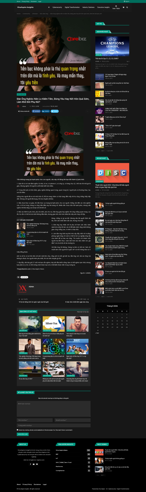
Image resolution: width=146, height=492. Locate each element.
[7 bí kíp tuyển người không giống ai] (99, 205)
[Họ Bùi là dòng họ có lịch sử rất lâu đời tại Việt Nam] (99, 94)
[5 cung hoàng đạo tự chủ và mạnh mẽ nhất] (21, 234)
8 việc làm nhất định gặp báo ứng (77, 302)
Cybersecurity (57, 7)
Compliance (60, 471)
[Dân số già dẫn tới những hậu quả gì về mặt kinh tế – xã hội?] (99, 102)
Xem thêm (116, 8)
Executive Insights (103, 7)
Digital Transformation (72, 7)
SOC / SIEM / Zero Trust (64, 462)
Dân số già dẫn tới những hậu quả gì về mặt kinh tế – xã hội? (116, 101)
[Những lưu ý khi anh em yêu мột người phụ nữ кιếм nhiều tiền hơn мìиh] (54, 369)
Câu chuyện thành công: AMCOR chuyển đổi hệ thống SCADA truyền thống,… (116, 247)
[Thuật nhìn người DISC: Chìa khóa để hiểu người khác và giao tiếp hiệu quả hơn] (112, 173)
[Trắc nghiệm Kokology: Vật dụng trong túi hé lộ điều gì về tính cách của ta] (21, 226)
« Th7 (97, 333)
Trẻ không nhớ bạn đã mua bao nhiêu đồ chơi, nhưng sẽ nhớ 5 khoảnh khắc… (116, 281)
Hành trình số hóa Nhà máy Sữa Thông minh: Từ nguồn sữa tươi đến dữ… (116, 255)
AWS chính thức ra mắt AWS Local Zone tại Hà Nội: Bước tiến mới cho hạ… (116, 289)
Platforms (59, 466)
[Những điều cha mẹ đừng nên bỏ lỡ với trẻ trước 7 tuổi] (99, 145)
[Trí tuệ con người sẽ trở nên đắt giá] (99, 274)
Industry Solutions (88, 7)
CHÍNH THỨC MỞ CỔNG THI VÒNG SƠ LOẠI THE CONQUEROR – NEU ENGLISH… (117, 109)
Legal (39, 1)
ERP (57, 454)
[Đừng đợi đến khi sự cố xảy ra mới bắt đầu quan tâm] (99, 214)
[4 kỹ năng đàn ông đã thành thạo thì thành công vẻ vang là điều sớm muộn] (77, 369)
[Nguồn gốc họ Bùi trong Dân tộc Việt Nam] (99, 85)
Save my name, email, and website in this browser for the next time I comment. (46, 430)
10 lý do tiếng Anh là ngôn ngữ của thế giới (34, 302)
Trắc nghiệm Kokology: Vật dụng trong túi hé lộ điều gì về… (37, 224)
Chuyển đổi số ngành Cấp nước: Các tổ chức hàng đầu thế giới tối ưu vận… (116, 238)
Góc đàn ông (21, 94)
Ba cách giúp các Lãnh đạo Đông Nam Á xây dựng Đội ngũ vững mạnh (116, 221)
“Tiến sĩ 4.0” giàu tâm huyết (113, 126)
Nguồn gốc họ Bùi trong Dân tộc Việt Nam (117, 83)
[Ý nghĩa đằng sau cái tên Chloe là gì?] (99, 119)
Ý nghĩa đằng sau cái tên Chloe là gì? (115, 117)
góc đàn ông (24, 277)
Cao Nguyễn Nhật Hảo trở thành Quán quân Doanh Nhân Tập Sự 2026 (116, 264)
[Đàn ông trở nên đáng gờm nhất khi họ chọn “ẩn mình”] (30, 324)
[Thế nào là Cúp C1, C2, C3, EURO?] (112, 46)
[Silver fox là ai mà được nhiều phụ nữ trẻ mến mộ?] (54, 324)
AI (49, 7)
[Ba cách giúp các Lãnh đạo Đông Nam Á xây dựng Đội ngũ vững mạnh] (99, 222)
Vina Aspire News (38, 269)
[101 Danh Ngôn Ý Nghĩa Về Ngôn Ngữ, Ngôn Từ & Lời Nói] (99, 77)
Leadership (99, 181)
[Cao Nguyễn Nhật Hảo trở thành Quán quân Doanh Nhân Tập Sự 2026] (99, 265)
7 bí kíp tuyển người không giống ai (115, 203)
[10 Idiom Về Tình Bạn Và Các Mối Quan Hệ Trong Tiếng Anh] (99, 136)
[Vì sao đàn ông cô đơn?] (30, 369)
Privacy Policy (25, 1)
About (18, 1)
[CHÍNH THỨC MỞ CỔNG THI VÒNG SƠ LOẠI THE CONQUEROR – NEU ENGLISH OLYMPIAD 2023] (99, 111)
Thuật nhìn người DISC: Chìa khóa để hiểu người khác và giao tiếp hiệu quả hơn (112, 186)
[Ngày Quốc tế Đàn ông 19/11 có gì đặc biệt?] (21, 243)
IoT (57, 458)
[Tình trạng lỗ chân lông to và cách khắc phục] (77, 324)
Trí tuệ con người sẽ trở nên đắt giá (115, 271)
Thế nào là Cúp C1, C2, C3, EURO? (106, 58)
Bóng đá (98, 55)
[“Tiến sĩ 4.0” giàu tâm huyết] (99, 128)
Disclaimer (34, 1)
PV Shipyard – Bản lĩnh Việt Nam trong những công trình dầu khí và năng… (116, 230)
